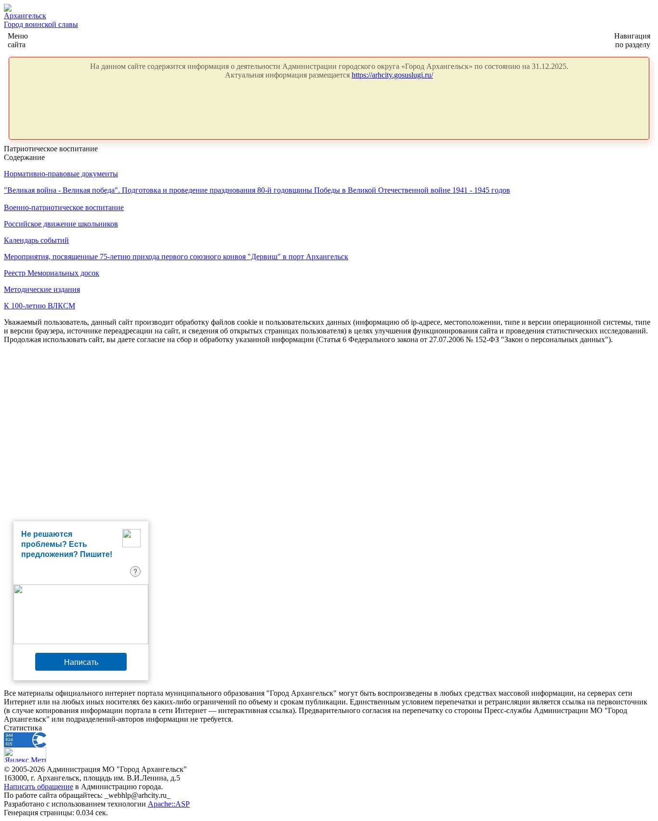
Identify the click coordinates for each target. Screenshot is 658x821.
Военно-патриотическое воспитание (64, 207)
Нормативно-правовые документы (61, 174)
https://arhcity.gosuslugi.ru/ (392, 75)
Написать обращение (38, 786)
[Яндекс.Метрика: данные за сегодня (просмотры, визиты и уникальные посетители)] (25, 754)
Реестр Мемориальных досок (51, 273)
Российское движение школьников (61, 224)
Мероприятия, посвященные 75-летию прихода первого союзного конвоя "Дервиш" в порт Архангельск (176, 256)
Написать (81, 661)
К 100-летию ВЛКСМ (39, 306)
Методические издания (42, 289)
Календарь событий (36, 240)
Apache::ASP (169, 804)
